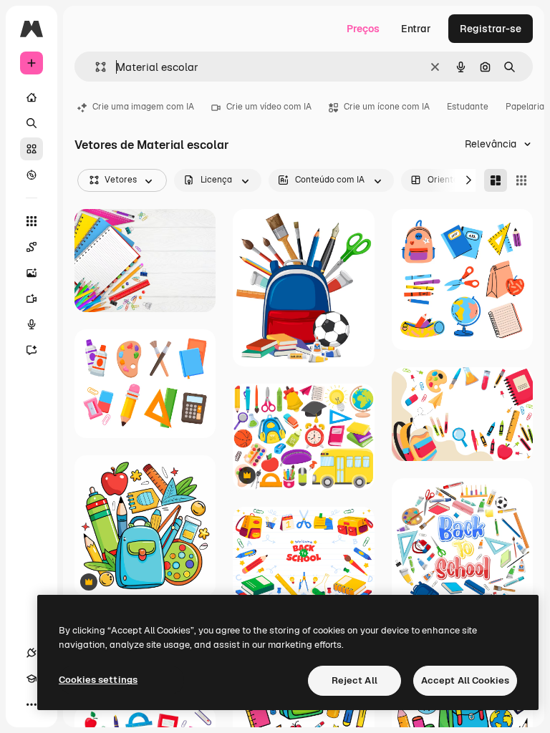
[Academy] (31, 678)
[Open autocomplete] (95, 67)
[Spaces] (31, 247)
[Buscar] (31, 123)
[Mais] (31, 704)
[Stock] (31, 148)
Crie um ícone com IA (387, 106)
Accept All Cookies (465, 680)
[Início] (31, 97)
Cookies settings (98, 680)
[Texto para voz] (31, 324)
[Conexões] (31, 652)
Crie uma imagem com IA (143, 106)
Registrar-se (490, 28)
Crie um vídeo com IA (269, 106)
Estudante (467, 106)
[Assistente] (31, 350)
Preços (363, 28)
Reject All (354, 680)
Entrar (416, 28)
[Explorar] (31, 174)
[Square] (521, 180)
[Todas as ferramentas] (31, 221)
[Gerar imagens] (31, 272)
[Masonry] (495, 180)
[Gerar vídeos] (31, 298)
